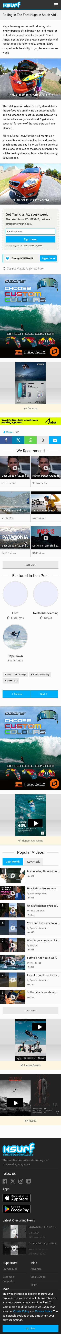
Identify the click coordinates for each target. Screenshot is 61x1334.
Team (33, 1284)
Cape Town (15, 656)
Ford (15, 613)
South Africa (12, 681)
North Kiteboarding (45, 613)
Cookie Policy (21, 1311)
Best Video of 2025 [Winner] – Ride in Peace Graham (16, 475)
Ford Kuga (21, 675)
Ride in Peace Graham (45, 475)
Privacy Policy (43, 1311)
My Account (10, 1268)
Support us (47, 258)
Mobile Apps (37, 1276)
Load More (30, 565)
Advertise (36, 1268)
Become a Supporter (8, 1279)
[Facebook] (5, 1182)
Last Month (13, 861)
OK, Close (30, 1328)
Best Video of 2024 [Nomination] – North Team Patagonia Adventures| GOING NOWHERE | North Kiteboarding (16, 545)
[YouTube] (28, 1182)
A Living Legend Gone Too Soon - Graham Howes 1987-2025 (16, 510)
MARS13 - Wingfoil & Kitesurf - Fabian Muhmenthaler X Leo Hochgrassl (46, 545)
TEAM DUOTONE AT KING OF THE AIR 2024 (46, 510)
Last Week (33, 861)
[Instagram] (21, 1182)
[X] (13, 1182)
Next (42, 694)
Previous (18, 694)
